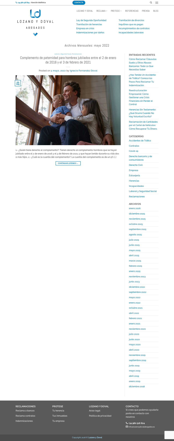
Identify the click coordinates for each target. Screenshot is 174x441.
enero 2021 (134, 323)
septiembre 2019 (137, 360)
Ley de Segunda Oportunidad (91, 20)
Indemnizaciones (24, 421)
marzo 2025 (135, 260)
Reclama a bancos (25, 410)
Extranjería (134, 175)
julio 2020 (134, 334)
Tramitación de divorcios (131, 20)
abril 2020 (134, 350)
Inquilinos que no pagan (131, 24)
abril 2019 (134, 376)
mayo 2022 (134, 297)
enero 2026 (135, 208)
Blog (155, 10)
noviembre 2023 (137, 276)
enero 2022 (134, 302)
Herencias (134, 180)
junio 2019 (134, 365)
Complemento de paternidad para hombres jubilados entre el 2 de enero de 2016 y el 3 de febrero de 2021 (68, 60)
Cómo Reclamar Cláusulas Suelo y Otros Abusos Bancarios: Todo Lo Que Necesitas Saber (142, 64)
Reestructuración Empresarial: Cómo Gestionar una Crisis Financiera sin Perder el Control (141, 97)
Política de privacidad (100, 416)
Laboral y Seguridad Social (63, 54)
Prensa (146, 10)
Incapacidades (136, 186)
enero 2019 (134, 381)
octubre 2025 (136, 224)
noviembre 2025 (137, 219)
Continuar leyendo (68, 163)
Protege (115, 10)
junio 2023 (134, 281)
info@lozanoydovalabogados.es (141, 427)
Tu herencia (58, 410)
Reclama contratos (25, 416)
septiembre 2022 (137, 292)
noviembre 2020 (137, 329)
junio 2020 (134, 339)
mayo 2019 (134, 370)
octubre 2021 (135, 308)
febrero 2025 (135, 266)
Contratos (134, 146)
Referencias (132, 10)
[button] (156, 2)
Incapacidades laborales (131, 32)
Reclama (101, 10)
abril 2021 (134, 313)
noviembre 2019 (137, 355)
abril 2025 (134, 255)
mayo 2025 (134, 250)
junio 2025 (134, 245)
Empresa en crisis (85, 28)
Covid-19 (133, 151)
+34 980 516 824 (136, 423)
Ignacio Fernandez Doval (83, 70)
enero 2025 (134, 271)
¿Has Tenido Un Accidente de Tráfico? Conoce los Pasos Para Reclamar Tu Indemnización (142, 80)
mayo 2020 (135, 344)
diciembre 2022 (137, 287)
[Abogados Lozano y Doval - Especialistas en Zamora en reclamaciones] (29, 13)
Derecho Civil (136, 165)
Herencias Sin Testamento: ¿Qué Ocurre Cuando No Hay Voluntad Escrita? (142, 113)
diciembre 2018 (137, 386)
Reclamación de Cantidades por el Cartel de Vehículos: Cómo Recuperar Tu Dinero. (143, 125)
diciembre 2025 (137, 213)
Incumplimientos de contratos (134, 28)
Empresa (133, 170)
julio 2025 (134, 240)
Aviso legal (94, 410)
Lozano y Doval (85, 10)
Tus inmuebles (59, 416)
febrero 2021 (135, 318)
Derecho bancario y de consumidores (140, 158)
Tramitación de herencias (89, 24)
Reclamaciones (77, 54)
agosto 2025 (135, 234)
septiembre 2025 (137, 229)
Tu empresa (58, 421)
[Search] (151, 2)
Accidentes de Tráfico (140, 140)
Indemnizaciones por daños (90, 32)
